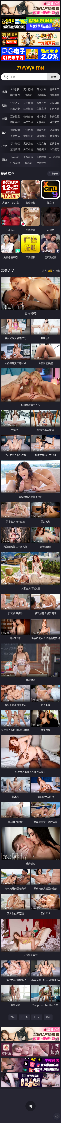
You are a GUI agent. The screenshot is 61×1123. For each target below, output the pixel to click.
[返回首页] (56, 1116)
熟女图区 (41, 135)
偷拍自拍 (28, 116)
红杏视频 (15, 162)
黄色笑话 (41, 149)
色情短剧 (41, 162)
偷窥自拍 (15, 130)
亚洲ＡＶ (15, 102)
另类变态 (54, 122)
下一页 (36, 1017)
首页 (13, 1017)
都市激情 (15, 143)
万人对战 (41, 89)
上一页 (24, 1017)
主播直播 (41, 108)
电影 (4, 119)
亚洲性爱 (15, 116)
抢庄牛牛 (54, 95)
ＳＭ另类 (54, 108)
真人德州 (28, 89)
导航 (4, 159)
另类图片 (54, 135)
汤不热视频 (54, 157)
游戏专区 (54, 89)
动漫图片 (54, 130)
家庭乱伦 (28, 143)
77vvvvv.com (30, 68)
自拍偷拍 (28, 102)
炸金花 (28, 95)
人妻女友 (41, 143)
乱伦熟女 (41, 122)
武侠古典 (54, 143)
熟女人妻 (15, 108)
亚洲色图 (28, 130)
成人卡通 (41, 116)
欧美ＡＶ (41, 102)
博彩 (4, 92)
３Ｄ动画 (54, 102)
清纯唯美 (28, 135)
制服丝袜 (15, 122)
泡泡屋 (28, 162)
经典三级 (28, 122)
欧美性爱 (54, 116)
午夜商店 (28, 157)
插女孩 (15, 157)
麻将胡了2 (15, 95)
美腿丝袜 (15, 135)
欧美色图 (41, 130)
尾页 (48, 1017)
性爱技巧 (54, 149)
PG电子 (15, 89)
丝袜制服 (28, 108)
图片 (4, 132)
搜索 (53, 76)
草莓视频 (41, 157)
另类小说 (28, 149)
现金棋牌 (41, 95)
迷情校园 (15, 149)
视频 (4, 105)
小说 (4, 146)
